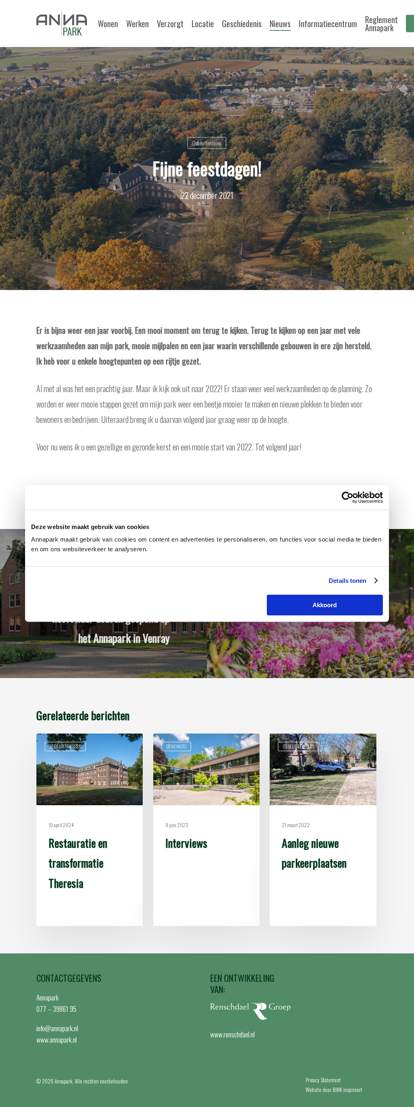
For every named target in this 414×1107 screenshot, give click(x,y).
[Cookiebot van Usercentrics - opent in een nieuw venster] (347, 497)
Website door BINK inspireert (334, 1090)
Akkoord (325, 604)
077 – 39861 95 (56, 1008)
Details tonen (347, 580)
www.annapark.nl (56, 1039)
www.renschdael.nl (232, 1034)
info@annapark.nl (57, 1028)
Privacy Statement (323, 1080)
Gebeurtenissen (207, 143)
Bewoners (176, 746)
